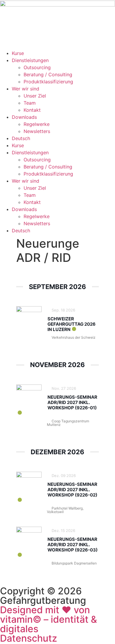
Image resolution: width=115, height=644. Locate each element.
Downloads (24, 117)
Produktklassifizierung (48, 82)
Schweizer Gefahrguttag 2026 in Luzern (71, 324)
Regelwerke (37, 124)
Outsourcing (37, 67)
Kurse (18, 53)
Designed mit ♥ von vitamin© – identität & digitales (48, 619)
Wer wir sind (25, 89)
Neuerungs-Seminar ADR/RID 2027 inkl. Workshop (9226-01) (72, 402)
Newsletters (37, 131)
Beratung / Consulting (48, 74)
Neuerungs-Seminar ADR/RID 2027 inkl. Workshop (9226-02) (72, 489)
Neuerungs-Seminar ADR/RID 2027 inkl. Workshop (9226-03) (72, 544)
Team (30, 103)
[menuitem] (21, 138)
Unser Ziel (35, 96)
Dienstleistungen (30, 60)
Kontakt (32, 110)
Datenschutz (28, 638)
